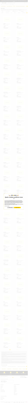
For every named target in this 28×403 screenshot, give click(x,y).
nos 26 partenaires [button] (11, 200)
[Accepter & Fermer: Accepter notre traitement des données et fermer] (17, 207)
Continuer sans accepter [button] (7, 205)
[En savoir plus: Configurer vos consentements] (10, 207)
